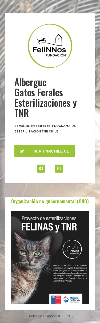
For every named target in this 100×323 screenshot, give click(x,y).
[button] (44, 151)
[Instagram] (59, 169)
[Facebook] (41, 169)
